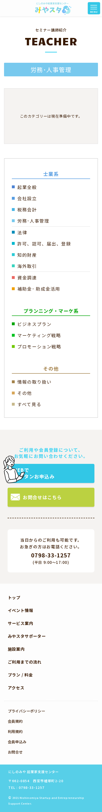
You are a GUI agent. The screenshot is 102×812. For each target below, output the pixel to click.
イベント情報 (20, 610)
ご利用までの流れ (25, 662)
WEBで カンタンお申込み (34, 473)
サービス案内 (20, 623)
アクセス (16, 688)
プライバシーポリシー (26, 710)
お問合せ (15, 751)
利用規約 (15, 731)
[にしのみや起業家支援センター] (53, 8)
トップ (14, 597)
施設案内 (16, 649)
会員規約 (15, 721)
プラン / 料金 (20, 675)
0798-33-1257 (51, 555)
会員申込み (17, 741)
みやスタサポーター (27, 636)
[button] (96, 8)
